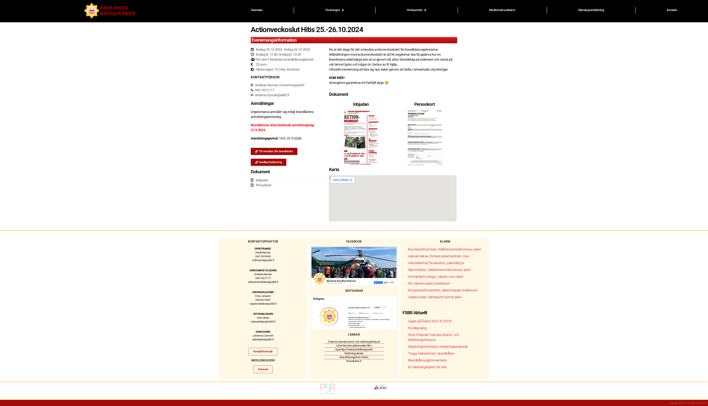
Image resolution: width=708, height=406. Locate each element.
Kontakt (672, 10)
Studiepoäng (417, 328)
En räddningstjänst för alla (427, 367)
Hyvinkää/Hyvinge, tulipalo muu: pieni (435, 276)
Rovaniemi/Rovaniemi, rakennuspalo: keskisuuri (443, 290)
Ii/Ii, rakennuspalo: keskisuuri (429, 283)
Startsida (257, 10)
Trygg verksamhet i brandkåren (431, 353)
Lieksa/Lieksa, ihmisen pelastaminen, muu (438, 256)
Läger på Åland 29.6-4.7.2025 (430, 321)
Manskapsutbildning (591, 10)
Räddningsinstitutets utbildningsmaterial (438, 347)
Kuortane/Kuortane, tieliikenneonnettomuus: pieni (444, 249)
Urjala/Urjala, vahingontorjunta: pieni (434, 297)
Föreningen (332, 10)
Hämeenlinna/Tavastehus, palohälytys (436, 263)
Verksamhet (414, 10)
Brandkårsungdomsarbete (427, 360)
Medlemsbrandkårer (502, 10)
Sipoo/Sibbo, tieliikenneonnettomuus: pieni (439, 270)
